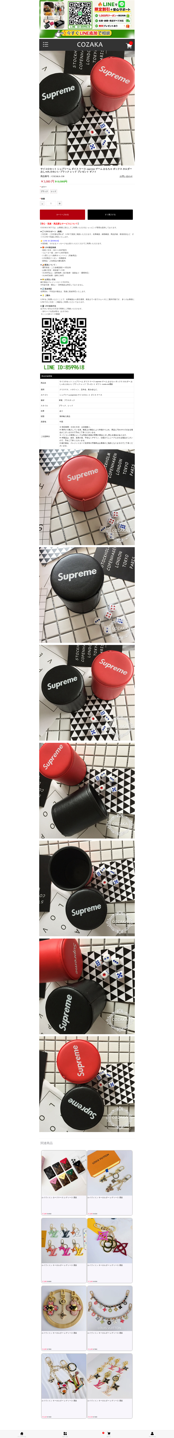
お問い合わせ (126, 176)
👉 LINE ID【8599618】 (50, 241)
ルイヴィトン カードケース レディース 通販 (59, 1197)
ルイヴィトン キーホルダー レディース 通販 (105, 1197)
